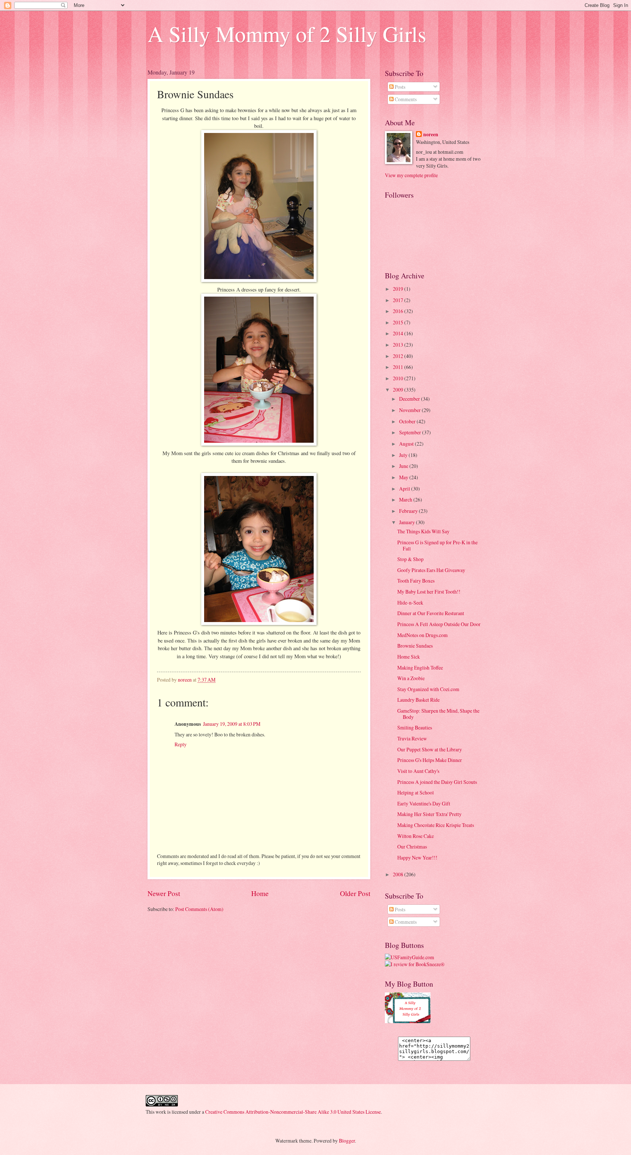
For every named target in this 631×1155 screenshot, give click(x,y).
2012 (398, 355)
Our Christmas (412, 846)
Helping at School (415, 792)
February (409, 510)
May (404, 477)
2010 (398, 378)
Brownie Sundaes (415, 645)
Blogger (347, 1140)
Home (260, 893)
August (407, 443)
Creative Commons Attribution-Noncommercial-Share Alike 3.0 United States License (293, 1111)
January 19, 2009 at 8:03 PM (231, 723)
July (404, 454)
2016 (398, 311)
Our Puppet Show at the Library (429, 749)
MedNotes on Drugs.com (422, 635)
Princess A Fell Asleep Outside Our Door (439, 624)
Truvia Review (412, 738)
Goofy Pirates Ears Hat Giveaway (431, 570)
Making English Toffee (420, 667)
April (405, 488)
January (407, 522)
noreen (430, 134)
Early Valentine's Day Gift (423, 803)
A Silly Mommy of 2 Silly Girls (287, 33)
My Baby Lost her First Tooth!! (428, 591)
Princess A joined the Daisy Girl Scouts (437, 781)
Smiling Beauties (414, 727)
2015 (398, 322)
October (408, 421)
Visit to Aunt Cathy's (418, 770)
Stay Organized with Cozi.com (428, 689)
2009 (398, 389)
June (404, 465)
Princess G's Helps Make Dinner (429, 759)
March (406, 499)
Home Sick (408, 656)
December (410, 398)
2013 (398, 344)
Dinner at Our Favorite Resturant (430, 613)
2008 (398, 874)
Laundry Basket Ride (418, 699)
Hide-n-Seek (410, 602)
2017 (398, 300)
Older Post (355, 893)
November (410, 410)
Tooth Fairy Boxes (416, 580)
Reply (181, 744)
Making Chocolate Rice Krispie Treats (435, 825)
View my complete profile (411, 175)
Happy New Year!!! (417, 857)
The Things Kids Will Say (423, 531)
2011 (398, 366)
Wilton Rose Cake (415, 835)
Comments (405, 99)
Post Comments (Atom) (199, 909)
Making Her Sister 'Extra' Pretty (429, 814)
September (410, 432)
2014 (398, 333)
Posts (399, 86)
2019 (398, 288)
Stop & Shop (410, 559)
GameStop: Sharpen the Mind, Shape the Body (438, 713)
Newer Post (164, 893)
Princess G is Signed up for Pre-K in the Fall (437, 545)
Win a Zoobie (411, 678)
